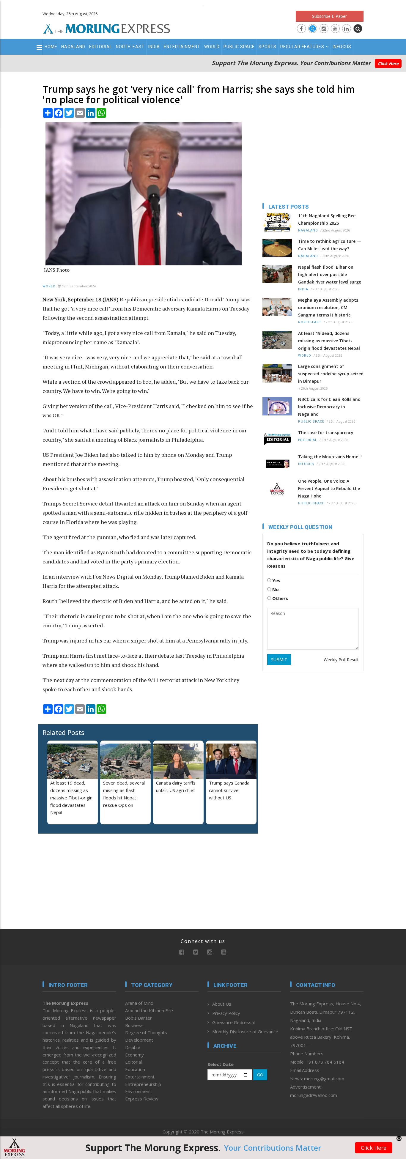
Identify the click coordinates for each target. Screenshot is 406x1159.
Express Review (141, 1099)
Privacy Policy (226, 1013)
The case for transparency (325, 432)
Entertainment (182, 46)
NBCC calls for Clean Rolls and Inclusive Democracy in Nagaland (329, 406)
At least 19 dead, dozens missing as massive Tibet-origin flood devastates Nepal (71, 797)
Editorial (100, 46)
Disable (132, 1047)
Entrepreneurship (143, 1084)
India (154, 46)
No (275, 589)
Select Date (220, 1064)
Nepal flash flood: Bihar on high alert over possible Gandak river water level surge (329, 274)
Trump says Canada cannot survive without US (229, 790)
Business (134, 1025)
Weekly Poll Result (341, 659)
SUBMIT (279, 659)
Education (135, 1069)
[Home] (107, 28)
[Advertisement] (386, 576)
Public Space (239, 46)
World (212, 46)
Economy (134, 1055)
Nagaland (73, 46)
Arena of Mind (139, 1003)
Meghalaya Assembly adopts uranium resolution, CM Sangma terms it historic (328, 307)
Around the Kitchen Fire (149, 1010)
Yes (275, 580)
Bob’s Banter (138, 1018)
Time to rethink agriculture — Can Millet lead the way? (329, 244)
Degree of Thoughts (146, 1032)
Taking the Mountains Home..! (330, 456)
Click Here (388, 63)
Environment (138, 1091)
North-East (130, 46)
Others (279, 598)
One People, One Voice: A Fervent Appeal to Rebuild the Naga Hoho (329, 488)
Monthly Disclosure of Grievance (245, 1031)
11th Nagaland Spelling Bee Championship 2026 (326, 219)
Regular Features (302, 46)
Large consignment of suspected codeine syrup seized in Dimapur (330, 373)
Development (139, 1040)
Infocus (342, 46)
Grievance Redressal (233, 1022)
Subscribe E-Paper (329, 16)
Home (51, 46)
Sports (267, 46)
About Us (221, 1004)
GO (260, 1075)
